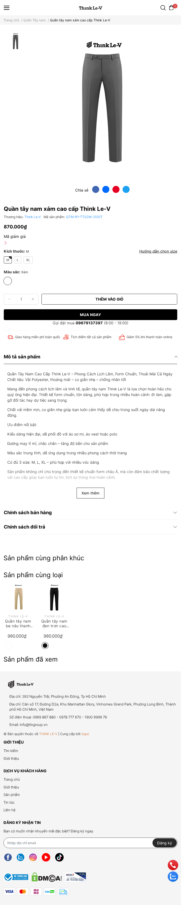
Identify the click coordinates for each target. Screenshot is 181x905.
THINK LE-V (48, 734)
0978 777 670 (70, 717)
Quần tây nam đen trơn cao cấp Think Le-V (54, 626)
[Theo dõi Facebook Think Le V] (8, 857)
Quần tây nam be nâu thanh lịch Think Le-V (18, 626)
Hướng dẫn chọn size (158, 251)
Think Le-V (33, 217)
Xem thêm (90, 493)
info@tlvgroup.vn (34, 724)
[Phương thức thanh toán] (36, 891)
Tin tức (9, 802)
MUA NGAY (90, 314)
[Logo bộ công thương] (45, 876)
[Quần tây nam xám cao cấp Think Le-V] (102, 107)
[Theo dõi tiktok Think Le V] (59, 857)
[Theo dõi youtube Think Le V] (46, 857)
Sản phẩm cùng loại (33, 575)
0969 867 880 (44, 717)
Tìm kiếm (11, 750)
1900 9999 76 (96, 717)
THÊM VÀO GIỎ (109, 299)
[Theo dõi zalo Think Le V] (20, 857)
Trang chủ (12, 779)
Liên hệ (10, 810)
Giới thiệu (11, 758)
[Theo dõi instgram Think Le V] (33, 857)
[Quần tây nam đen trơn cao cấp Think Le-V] (54, 597)
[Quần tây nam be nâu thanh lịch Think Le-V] (18, 597)
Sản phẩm (12, 794)
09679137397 (89, 323)
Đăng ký (164, 843)
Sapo (85, 734)
